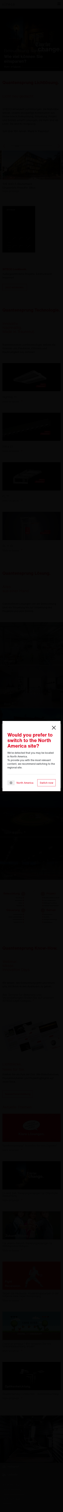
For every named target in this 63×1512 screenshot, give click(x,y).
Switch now (46, 783)
